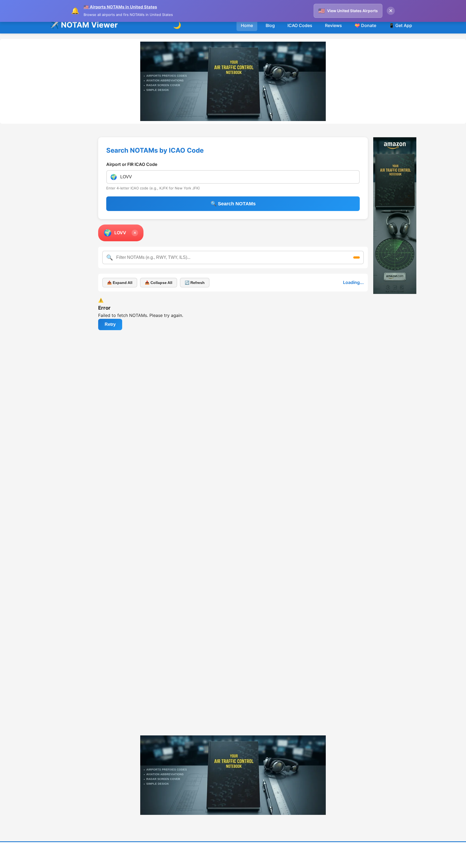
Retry (110, 310)
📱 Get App (400, 11)
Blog (270, 11)
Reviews (333, 11)
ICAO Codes (299, 11)
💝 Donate (365, 11)
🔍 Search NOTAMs (233, 189)
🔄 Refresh (195, 268)
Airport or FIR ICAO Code (131, 150)
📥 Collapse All (158, 268)
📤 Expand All (119, 268)
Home (247, 11)
